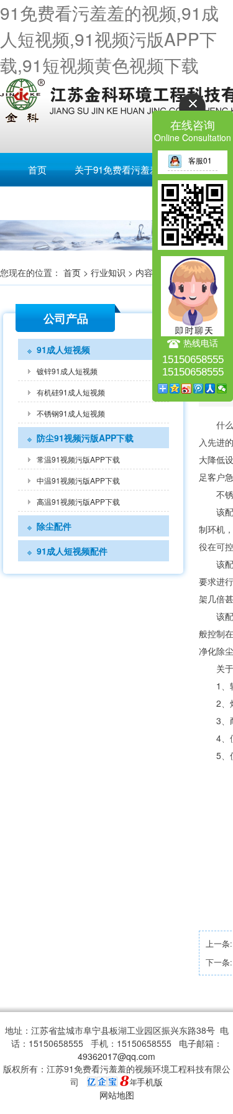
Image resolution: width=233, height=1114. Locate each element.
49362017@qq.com (116, 1056)
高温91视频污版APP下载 (78, 501)
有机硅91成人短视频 (71, 392)
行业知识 (108, 272)
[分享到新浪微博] (186, 389)
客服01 (200, 160)
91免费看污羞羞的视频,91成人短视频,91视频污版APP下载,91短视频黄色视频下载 (109, 38)
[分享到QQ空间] (175, 389)
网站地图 (116, 1095)
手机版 (150, 1081)
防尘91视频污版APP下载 (85, 437)
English (37, 202)
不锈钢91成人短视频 (71, 413)
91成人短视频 (63, 349)
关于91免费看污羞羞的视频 (131, 169)
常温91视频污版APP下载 (78, 459)
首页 (37, 169)
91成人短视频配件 (72, 551)
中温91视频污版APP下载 (78, 480)
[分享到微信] (222, 389)
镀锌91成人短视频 (67, 371)
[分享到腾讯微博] (198, 389)
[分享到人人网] (210, 389)
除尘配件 (54, 526)
